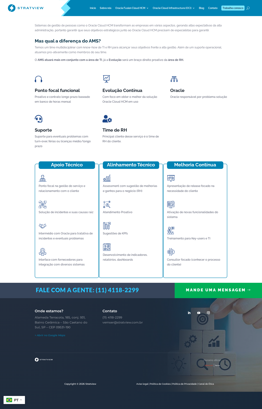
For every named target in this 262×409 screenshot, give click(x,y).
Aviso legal (142, 384)
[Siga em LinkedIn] (189, 313)
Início (93, 8)
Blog (201, 8)
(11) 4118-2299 (112, 317)
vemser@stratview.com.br (122, 322)
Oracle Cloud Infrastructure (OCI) (172, 8)
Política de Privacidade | (185, 384)
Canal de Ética (206, 384)
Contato (212, 8)
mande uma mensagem (216, 290)
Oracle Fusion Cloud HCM (130, 8)
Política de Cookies (160, 384)
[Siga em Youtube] (199, 313)
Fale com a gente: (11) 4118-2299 (87, 289)
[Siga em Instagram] (208, 313)
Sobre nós (105, 8)
